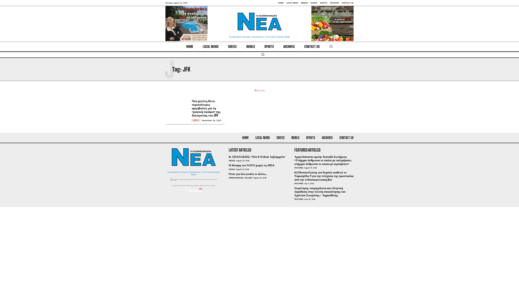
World (196, 120)
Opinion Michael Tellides (240, 178)
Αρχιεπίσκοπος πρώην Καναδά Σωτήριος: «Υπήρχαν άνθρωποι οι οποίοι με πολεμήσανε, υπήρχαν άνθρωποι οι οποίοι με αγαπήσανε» (323, 160)
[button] (331, 46)
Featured (298, 168)
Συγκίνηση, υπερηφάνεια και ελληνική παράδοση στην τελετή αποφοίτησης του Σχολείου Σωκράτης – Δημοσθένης (319, 191)
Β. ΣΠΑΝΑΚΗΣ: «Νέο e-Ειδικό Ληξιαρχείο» (257, 156)
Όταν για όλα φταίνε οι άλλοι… (248, 174)
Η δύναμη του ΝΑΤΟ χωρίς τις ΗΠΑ (252, 165)
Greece (232, 161)
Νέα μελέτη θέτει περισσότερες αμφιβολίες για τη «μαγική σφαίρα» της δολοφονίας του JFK (206, 108)
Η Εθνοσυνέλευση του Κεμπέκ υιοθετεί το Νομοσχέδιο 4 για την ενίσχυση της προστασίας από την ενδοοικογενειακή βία (324, 175)
